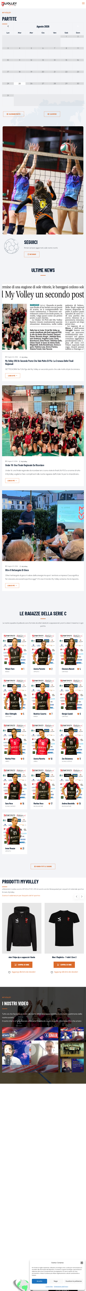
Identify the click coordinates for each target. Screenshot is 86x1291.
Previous (7, 1050)
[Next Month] (78, 26)
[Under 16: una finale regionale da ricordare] (43, 420)
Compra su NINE (23, 965)
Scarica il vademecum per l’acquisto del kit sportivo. (21, 896)
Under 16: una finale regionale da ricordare (24, 465)
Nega (56, 1281)
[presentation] (76, 896)
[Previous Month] (8, 26)
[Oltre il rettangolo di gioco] (43, 525)
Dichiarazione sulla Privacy (61, 1286)
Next (54, 1050)
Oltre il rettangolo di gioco (17, 570)
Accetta (39, 1281)
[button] (82, 1263)
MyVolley (25, 357)
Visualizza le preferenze (73, 1281)
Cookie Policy (49, 1286)
